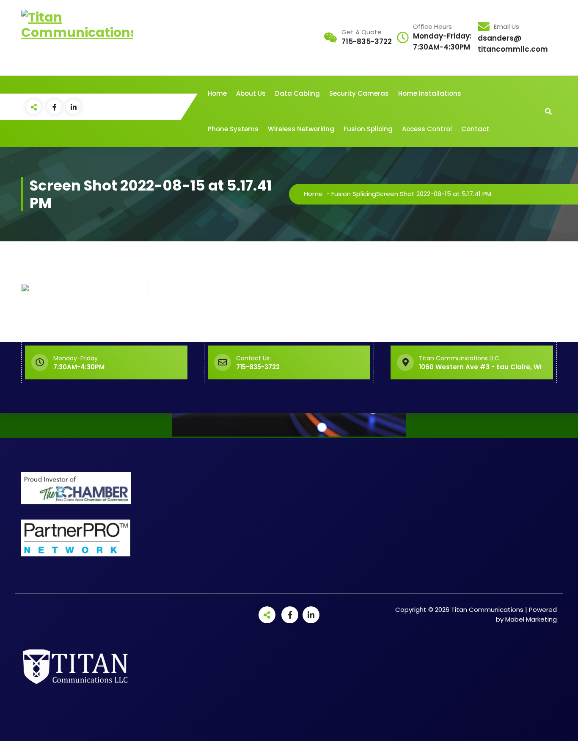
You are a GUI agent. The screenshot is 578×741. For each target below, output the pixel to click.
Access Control (427, 128)
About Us (251, 93)
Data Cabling (297, 93)
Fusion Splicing (368, 128)
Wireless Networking (301, 128)
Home (217, 93)
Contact (475, 128)
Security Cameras (359, 93)
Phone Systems (233, 128)
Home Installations (429, 93)
